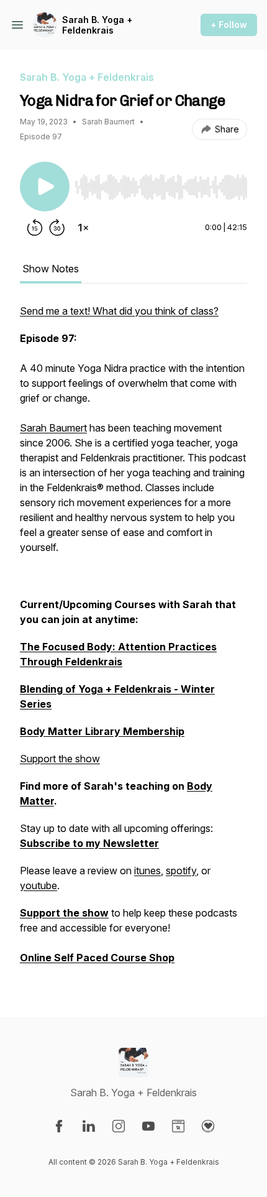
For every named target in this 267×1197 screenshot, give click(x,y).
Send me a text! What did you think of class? (119, 311)
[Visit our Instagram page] (118, 1126)
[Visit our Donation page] (208, 1126)
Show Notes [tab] (50, 268)
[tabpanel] (133, 640)
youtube (38, 885)
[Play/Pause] (45, 186)
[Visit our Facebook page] (59, 1126)
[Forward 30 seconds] (57, 227)
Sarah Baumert (53, 428)
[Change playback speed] (83, 227)
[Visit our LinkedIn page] (89, 1126)
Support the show (60, 758)
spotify (181, 870)
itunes (147, 870)
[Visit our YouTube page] (148, 1126)
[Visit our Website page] (178, 1126)
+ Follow (228, 24)
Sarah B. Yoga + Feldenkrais (97, 25)
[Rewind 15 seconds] (34, 227)
